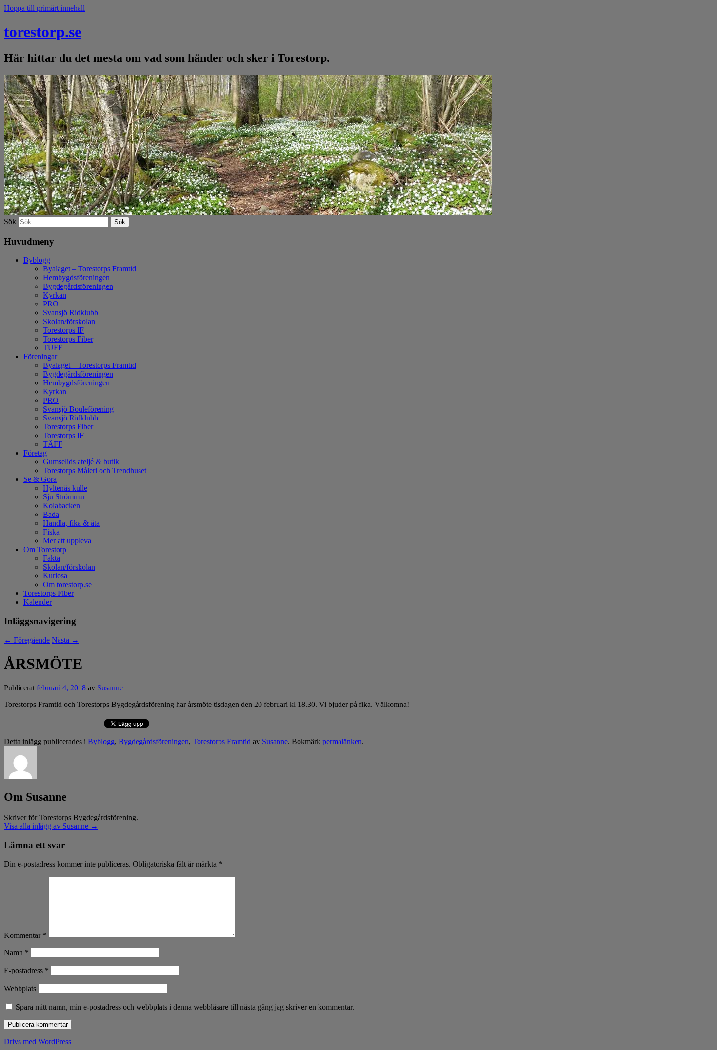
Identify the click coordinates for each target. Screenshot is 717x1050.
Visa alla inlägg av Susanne (51, 826)
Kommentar (25, 935)
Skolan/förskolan (69, 321)
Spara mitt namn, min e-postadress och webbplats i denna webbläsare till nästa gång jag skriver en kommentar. (185, 1007)
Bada (51, 514)
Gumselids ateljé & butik (81, 462)
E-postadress (26, 970)
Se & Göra (40, 479)
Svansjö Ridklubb (70, 312)
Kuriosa (55, 576)
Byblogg (36, 260)
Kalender (37, 602)
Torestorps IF (63, 330)
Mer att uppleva (67, 540)
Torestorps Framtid (222, 741)
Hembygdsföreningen (76, 277)
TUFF (52, 348)
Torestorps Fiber (68, 339)
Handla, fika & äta (71, 523)
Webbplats (20, 988)
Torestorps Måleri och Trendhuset (94, 470)
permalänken (342, 741)
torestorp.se (42, 31)
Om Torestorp (44, 549)
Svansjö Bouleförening (78, 409)
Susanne (110, 688)
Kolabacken (61, 505)
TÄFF (52, 444)
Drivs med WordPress (37, 1041)
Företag (35, 453)
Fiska (51, 532)
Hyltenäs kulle (65, 488)
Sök (10, 221)
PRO (51, 304)
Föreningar (40, 356)
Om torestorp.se (67, 584)
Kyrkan (54, 295)
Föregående (27, 640)
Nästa (65, 640)
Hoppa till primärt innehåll (44, 8)
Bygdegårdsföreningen (78, 286)
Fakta (51, 558)
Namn (16, 952)
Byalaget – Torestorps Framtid (89, 269)
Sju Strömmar (64, 497)
